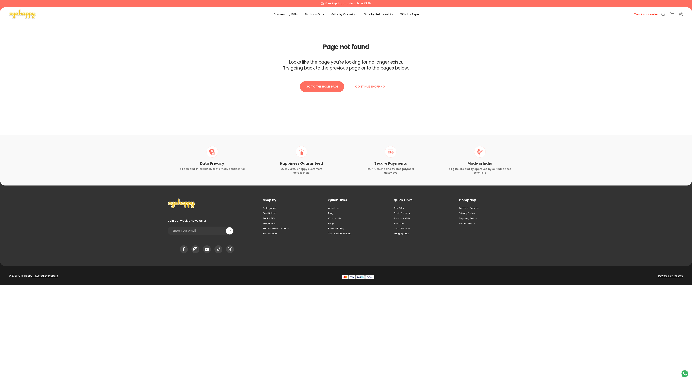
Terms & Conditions (339, 233)
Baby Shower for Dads (276, 228)
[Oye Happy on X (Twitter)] (230, 249)
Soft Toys (399, 223)
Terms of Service (469, 208)
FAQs (331, 223)
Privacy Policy (336, 228)
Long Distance (402, 228)
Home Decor (270, 233)
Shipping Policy (468, 218)
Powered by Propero (45, 276)
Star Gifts (399, 208)
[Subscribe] (229, 230)
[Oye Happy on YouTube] (207, 249)
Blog (330, 213)
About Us (333, 208)
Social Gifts (269, 218)
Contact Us (334, 218)
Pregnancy (269, 223)
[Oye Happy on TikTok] (218, 249)
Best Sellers (269, 213)
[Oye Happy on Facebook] (184, 249)
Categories (269, 208)
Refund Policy (467, 223)
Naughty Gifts (401, 233)
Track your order (646, 14)
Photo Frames (402, 213)
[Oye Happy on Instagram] (195, 249)
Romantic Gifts (402, 218)
